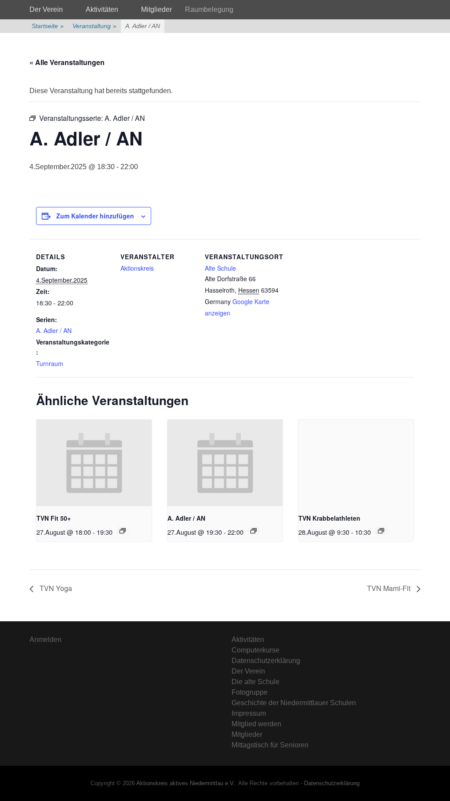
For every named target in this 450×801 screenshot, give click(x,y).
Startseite (48, 25)
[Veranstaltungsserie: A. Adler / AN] (253, 530)
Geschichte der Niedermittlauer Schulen (294, 703)
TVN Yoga (55, 588)
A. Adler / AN (54, 330)
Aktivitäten (102, 9)
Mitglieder (156, 9)
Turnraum (49, 363)
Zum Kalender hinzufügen (95, 215)
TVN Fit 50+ (53, 518)
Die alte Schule (255, 681)
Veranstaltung (94, 25)
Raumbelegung (209, 9)
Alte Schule (220, 268)
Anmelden (45, 639)
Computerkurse (255, 650)
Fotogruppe (250, 692)
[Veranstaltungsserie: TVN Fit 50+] (123, 530)
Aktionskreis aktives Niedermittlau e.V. (185, 783)
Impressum (249, 713)
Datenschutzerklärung (266, 660)
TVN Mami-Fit (389, 588)
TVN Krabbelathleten (329, 518)
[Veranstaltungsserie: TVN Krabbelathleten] (381, 530)
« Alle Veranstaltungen (67, 62)
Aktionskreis (137, 268)
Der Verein (46, 9)
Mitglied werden (256, 724)
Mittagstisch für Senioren (270, 745)
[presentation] (94, 463)
